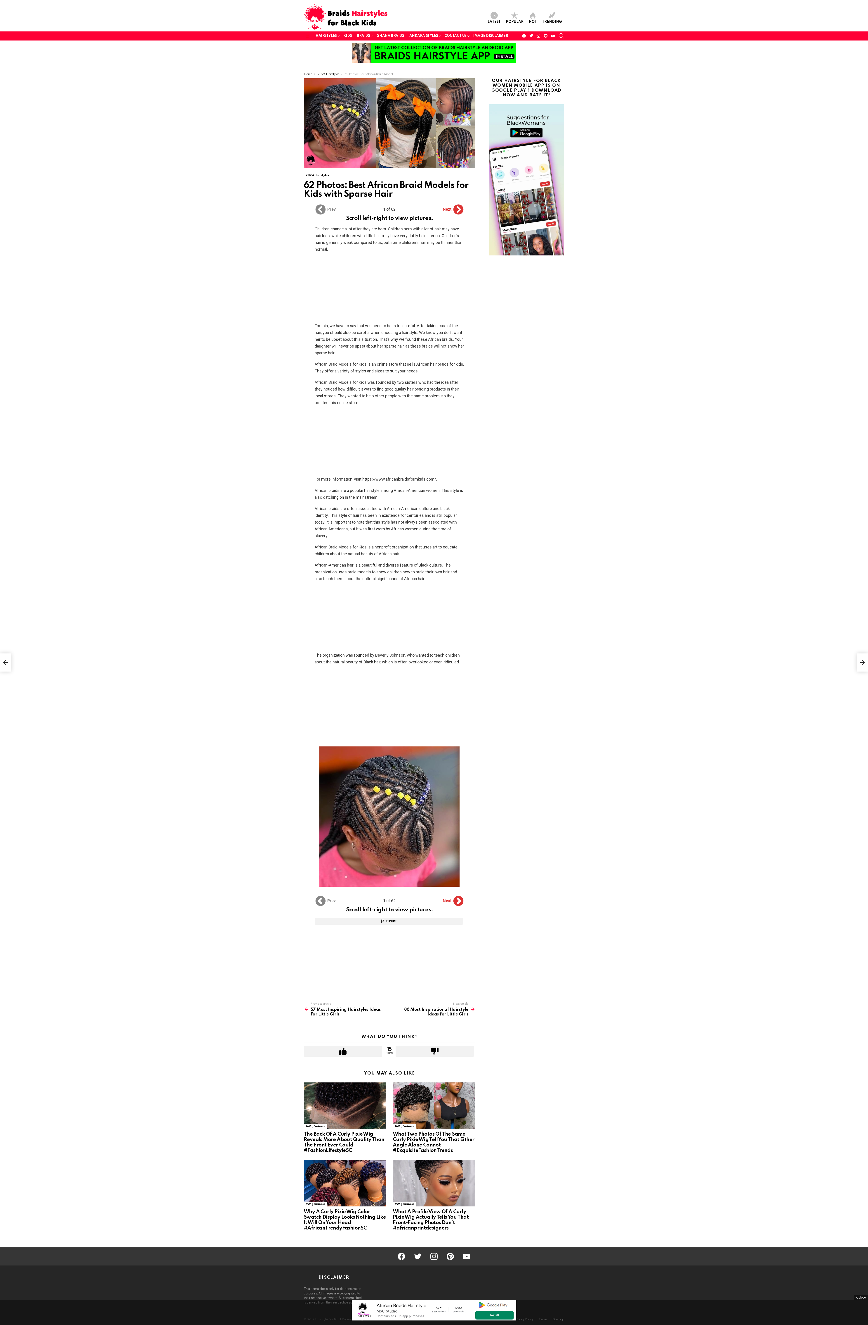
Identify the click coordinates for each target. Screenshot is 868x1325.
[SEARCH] (561, 36)
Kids (347, 36)
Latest (494, 22)
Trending (552, 22)
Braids (363, 36)
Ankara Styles (423, 36)
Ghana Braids (390, 36)
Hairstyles (326, 36)
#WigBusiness (315, 1126)
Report (391, 921)
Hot (533, 22)
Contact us (455, 36)
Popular (515, 22)
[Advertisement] (389, 289)
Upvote (343, 1051)
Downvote (435, 1051)
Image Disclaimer (490, 36)
